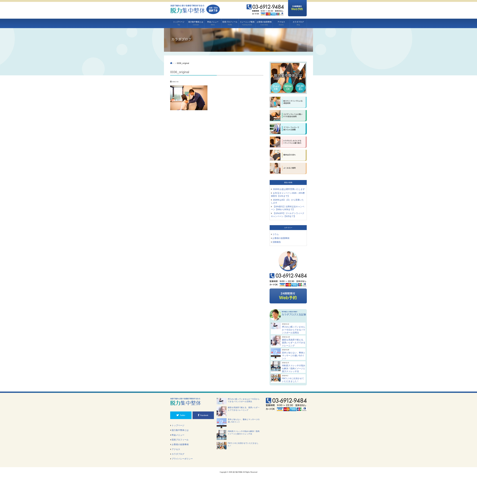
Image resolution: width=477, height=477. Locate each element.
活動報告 (276, 242)
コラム (275, 234)
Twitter (182, 415)
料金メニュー (213, 23)
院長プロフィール (229, 23)
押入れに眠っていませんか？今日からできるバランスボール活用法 (293, 330)
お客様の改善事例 (264, 23)
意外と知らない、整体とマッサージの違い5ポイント (293, 355)
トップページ (178, 23)
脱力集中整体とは (195, 23)
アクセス (281, 23)
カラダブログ (298, 23)
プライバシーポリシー (182, 458)
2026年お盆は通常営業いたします (289, 189)
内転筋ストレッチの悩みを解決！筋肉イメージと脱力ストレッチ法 (293, 368)
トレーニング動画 (247, 23)
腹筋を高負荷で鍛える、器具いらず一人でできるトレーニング (293, 342)
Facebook (204, 415)
